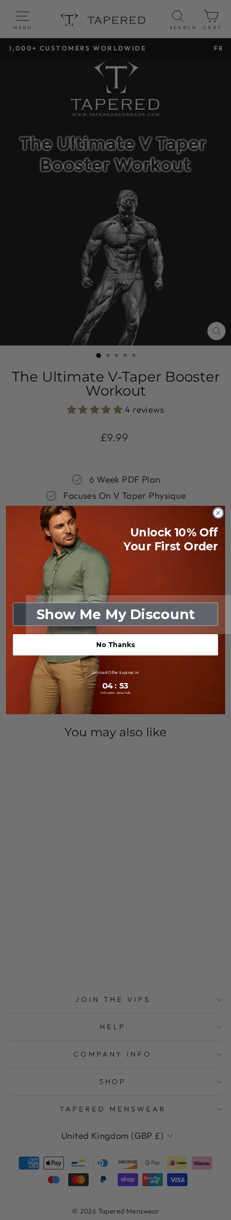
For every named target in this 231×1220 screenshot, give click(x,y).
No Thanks (115, 645)
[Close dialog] (218, 513)
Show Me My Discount (116, 614)
